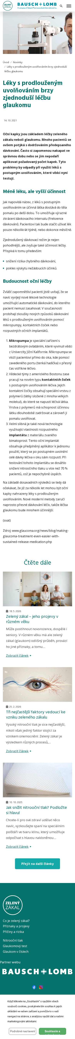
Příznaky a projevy (16, 926)
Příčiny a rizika (13, 932)
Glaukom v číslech (15, 951)
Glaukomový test (15, 946)
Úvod (6, 62)
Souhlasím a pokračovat (52, 1032)
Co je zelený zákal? (16, 921)
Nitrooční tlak (13, 940)
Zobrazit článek (17, 655)
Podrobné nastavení (22, 1031)
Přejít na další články (37, 864)
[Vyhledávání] (61, 6)
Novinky (17, 62)
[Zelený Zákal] (7, 5)
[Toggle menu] (69, 6)
